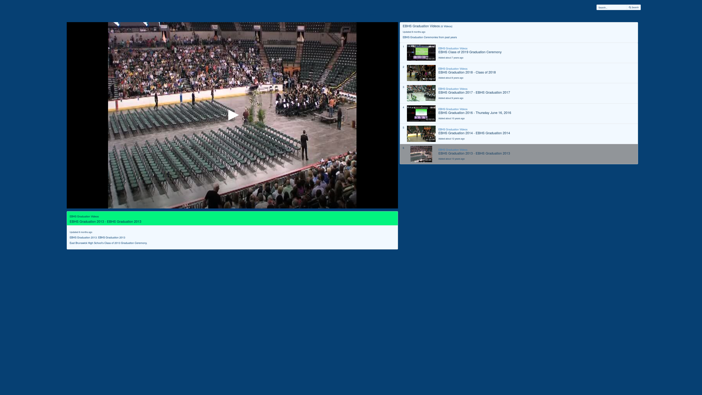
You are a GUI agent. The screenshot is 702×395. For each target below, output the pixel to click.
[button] (232, 115)
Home (336, 14)
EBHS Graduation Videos (452, 48)
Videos (353, 14)
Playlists (371, 14)
